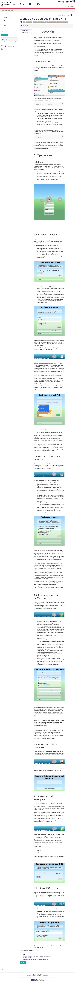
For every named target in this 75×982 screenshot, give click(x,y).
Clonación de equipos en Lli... (10, 41)
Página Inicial (7, 17)
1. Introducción (24, 30)
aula (24, 22)
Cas (72, 4)
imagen (46, 22)
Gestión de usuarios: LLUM (29, 953)
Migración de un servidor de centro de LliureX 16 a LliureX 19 (36, 956)
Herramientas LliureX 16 (27, 26)
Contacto (13, 10)
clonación (35, 22)
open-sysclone (41, 22)
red (31, 22)
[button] (68, 15)
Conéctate (69, 6)
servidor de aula (64, 22)
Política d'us (45, 977)
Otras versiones (39, 25)
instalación (53, 22)
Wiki (3, 10)
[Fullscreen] (74, 1)
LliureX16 (46, 25)
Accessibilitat (39, 977)
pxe (49, 22)
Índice (5, 20)
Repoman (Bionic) (27, 957)
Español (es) (62, 15)
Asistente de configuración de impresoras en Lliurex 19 (35, 959)
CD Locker (25, 954)
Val (69, 4)
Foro (5, 25)
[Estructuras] (72, 15)
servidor (58, 22)
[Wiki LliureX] (22, 3)
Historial (23, 962)
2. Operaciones (24, 32)
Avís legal (22, 977)
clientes (27, 22)
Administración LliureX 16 (55, 25)
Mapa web (27, 977)
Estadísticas (7, 10)
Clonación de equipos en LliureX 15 (43, 18)
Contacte (33, 977)
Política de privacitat (53, 977)
